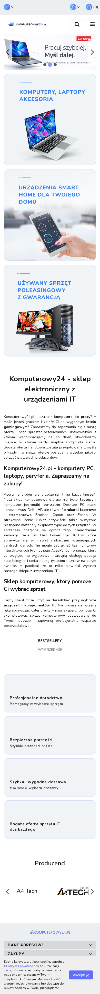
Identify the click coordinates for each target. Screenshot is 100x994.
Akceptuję (81, 975)
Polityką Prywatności (21, 966)
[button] (50, 945)
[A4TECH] (35, 891)
